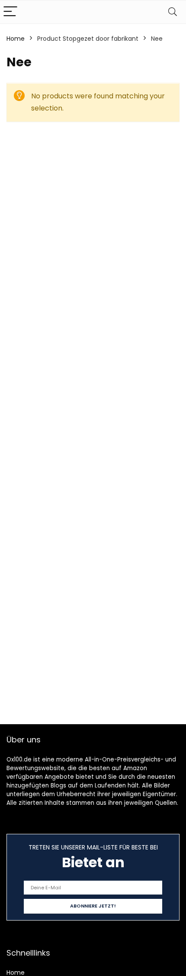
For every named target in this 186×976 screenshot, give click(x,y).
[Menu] (10, 11)
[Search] (172, 11)
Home (15, 38)
